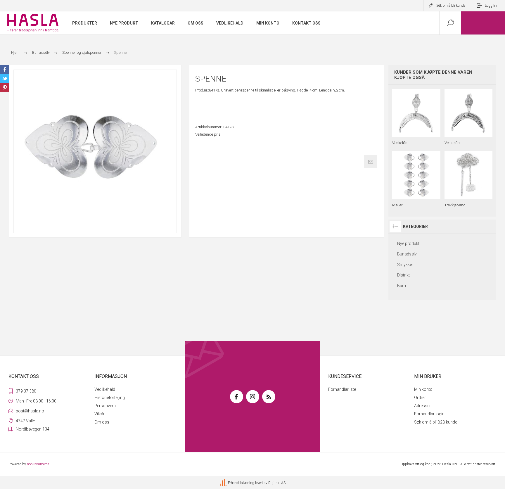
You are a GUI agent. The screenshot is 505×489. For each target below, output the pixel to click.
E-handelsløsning (241, 483)
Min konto (423, 389)
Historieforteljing (109, 397)
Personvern (105, 405)
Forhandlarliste (342, 389)
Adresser (422, 405)
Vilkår (99, 414)
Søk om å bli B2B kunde (435, 422)
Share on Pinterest (4, 87)
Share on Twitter (4, 78)
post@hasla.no (30, 411)
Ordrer (420, 397)
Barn (401, 285)
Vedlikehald (104, 389)
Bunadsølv (407, 254)
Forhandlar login (429, 414)
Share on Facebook (4, 69)
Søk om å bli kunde (450, 6)
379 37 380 (26, 391)
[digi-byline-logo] (224, 483)
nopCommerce (38, 464)
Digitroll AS (277, 483)
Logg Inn (491, 6)
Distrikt (403, 275)
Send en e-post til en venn (370, 161)
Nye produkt (408, 243)
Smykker (405, 264)
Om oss (101, 422)
